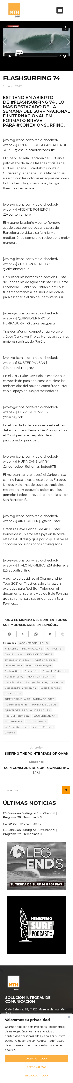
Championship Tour (18, 659)
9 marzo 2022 (12, 86)
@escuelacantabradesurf (35, 150)
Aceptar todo (36, 1058)
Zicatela (10, 732)
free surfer (31, 671)
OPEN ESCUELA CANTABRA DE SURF (30, 699)
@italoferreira (57, 565)
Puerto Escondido (16, 704)
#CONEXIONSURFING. (40, 125)
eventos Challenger (38, 665)
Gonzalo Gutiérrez (55, 671)
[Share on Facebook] (9, 634)
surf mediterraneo (16, 727)
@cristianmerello (16, 269)
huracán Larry (14, 676)
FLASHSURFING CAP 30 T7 (22, 823)
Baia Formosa (14, 654)
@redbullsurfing (17, 570)
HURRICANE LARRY (41, 676)
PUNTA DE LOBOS (44, 704)
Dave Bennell (13, 665)
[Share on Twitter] (22, 634)
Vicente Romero (43, 727)
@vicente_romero (17, 214)
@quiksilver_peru (41, 323)
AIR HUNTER (55, 648)
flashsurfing (12, 671)
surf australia (13, 721)
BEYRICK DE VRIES (39, 654)
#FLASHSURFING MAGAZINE (23, 648)
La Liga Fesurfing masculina (44, 682)
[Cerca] (69, 1016)
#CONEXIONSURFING (33, 643)
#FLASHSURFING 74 (33, 102)
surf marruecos (36, 721)
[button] (59, 10)
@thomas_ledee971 (40, 466)
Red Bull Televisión (17, 715)
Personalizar (37, 1067)
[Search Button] (66, 790)
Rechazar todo (36, 1075)
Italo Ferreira (13, 682)
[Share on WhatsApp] (36, 634)
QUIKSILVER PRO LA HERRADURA (27, 710)
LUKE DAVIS (13, 693)
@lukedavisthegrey (18, 368)
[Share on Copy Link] (63, 634)
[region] (36, 1048)
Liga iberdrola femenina (20, 687)
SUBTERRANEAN (44, 715)
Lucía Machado (50, 687)
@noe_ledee (13, 466)
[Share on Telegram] (49, 634)
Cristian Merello (45, 659)
